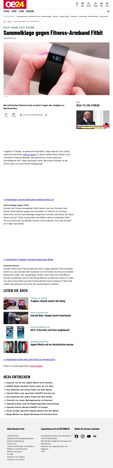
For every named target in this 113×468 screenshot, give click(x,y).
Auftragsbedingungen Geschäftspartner (56, 436)
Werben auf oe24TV (14, 451)
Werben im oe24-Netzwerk (17, 449)
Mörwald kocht (93, 17)
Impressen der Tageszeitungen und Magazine (54, 448)
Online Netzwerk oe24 (15, 428)
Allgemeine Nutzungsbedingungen (20, 438)
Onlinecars (74, 17)
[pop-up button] (102, 125)
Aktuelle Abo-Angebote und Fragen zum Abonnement (56, 442)
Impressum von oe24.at (16, 457)
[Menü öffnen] (108, 11)
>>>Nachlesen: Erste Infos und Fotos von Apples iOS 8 (29, 359)
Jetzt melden (36, 366)
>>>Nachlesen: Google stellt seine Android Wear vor (29, 199)
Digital (9, 21)
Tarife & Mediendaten (49, 438)
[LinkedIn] (95, 436)
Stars (21, 11)
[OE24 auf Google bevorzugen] (46, 115)
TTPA (43, 451)
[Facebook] (76, 436)
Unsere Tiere (83, 17)
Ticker (6, 11)
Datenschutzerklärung (15, 441)
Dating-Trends (64, 17)
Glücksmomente (22, 17)
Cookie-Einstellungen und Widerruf (20, 446)
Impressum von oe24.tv (16, 459)
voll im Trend (29, 154)
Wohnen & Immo (34, 17)
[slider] (87, 125)
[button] (80, 125)
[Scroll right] (108, 16)
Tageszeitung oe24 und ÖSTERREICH (55, 428)
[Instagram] (82, 436)
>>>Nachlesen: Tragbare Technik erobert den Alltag (28, 259)
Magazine (30, 11)
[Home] (4, 21)
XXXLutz (55, 17)
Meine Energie (46, 17)
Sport (14, 11)
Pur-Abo (10, 454)
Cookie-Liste (12, 443)
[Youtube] (89, 436)
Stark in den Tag (105, 17)
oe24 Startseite (13, 436)
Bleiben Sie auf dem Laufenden (87, 428)
